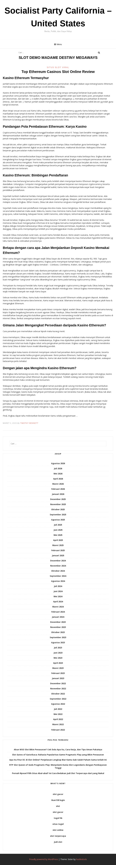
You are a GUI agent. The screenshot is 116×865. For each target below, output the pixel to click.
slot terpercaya (58, 836)
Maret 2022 (58, 724)
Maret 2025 (58, 545)
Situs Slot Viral (58, 67)
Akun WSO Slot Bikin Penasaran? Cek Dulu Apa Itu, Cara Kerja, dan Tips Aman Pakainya (58, 749)
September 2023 (58, 637)
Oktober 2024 (58, 570)
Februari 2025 (58, 550)
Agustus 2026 (58, 463)
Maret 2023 (58, 668)
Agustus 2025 (58, 519)
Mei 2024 (58, 596)
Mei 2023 (58, 657)
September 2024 (58, 576)
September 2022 (58, 698)
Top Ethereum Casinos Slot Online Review (58, 72)
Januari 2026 (58, 494)
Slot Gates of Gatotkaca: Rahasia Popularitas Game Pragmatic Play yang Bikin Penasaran (58, 754)
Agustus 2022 (58, 704)
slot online (58, 830)
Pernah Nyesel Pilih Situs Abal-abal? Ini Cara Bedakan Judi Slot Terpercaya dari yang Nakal (58, 773)
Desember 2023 (58, 622)
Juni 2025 (58, 530)
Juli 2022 (58, 709)
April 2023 (58, 663)
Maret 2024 (58, 606)
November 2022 (58, 688)
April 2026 (58, 478)
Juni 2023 (58, 652)
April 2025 (58, 540)
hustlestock (81, 859)
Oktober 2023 (58, 632)
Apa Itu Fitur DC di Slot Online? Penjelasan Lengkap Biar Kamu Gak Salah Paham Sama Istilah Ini (58, 759)
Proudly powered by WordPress (43, 859)
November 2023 (58, 627)
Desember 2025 (58, 499)
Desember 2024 (58, 560)
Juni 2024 (58, 591)
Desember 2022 (58, 683)
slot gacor (58, 794)
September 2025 (58, 514)
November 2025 (58, 504)
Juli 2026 (58, 468)
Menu (59, 44)
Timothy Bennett (29, 423)
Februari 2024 (58, 611)
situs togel (58, 824)
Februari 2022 (58, 729)
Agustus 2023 (58, 642)
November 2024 (58, 565)
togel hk (58, 818)
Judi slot (58, 842)
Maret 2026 (58, 483)
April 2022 (58, 719)
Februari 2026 (58, 489)
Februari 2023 (58, 673)
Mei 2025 (58, 535)
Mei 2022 (58, 714)
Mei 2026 (58, 473)
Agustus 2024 (58, 581)
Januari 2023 (58, 678)
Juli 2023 (58, 647)
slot (58, 806)
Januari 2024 (58, 617)
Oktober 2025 (58, 509)
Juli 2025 (58, 524)
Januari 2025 (58, 555)
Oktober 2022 (58, 693)
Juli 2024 (58, 586)
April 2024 (58, 601)
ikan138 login (58, 800)
